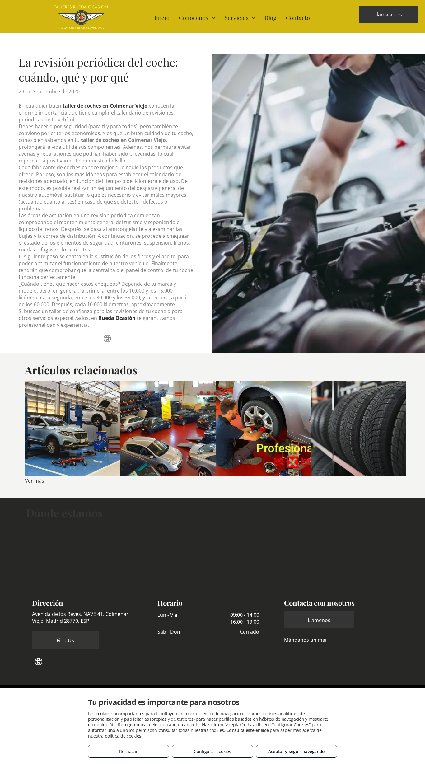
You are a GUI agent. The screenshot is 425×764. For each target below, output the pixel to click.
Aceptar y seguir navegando (296, 751)
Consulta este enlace (247, 730)
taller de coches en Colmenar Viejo (105, 105)
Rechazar (128, 751)
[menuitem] (162, 17)
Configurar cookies (212, 751)
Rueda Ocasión (117, 318)
